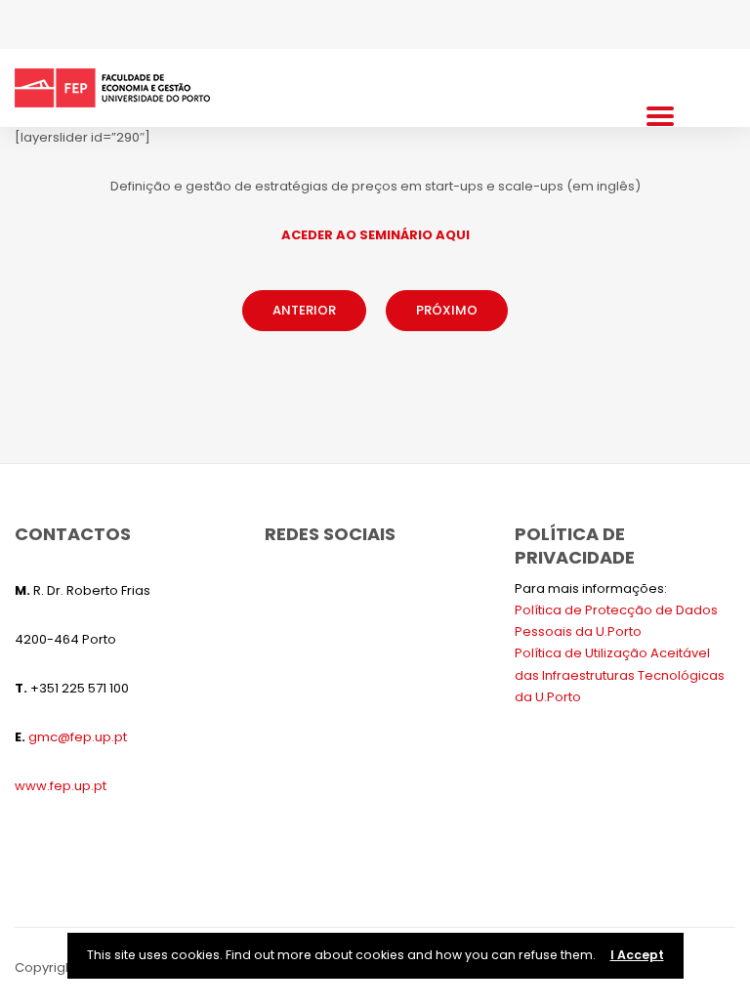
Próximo (447, 310)
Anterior (304, 310)
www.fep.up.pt (60, 786)
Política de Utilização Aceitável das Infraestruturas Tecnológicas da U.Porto (620, 674)
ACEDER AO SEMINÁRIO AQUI (375, 235)
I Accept (637, 954)
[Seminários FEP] (112, 87)
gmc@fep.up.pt (77, 737)
